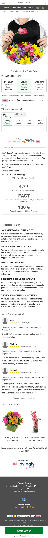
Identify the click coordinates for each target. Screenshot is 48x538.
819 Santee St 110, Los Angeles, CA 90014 (24, 486)
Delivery (7, 116)
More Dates (40, 121)
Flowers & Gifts (13, 11)
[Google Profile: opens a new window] (24, 499)
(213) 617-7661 (24, 488)
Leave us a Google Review (24, 507)
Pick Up (22, 114)
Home (4, 11)
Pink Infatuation (24, 351)
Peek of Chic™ (24, 327)
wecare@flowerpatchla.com (24, 491)
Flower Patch (24, 3)
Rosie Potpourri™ (25, 377)
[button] (42, 532)
